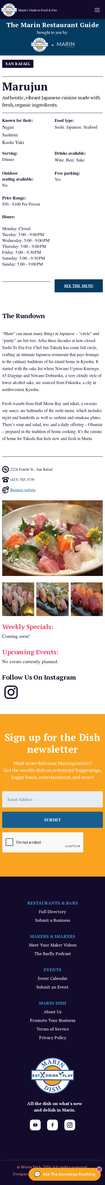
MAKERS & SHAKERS (52, 936)
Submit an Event (52, 987)
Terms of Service (52, 1029)
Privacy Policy (52, 1037)
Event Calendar (53, 978)
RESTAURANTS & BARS (52, 903)
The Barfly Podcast (52, 953)
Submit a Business (52, 920)
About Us (52, 1011)
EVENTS (52, 969)
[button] (97, 10)
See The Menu (79, 285)
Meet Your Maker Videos (52, 945)
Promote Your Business (52, 1020)
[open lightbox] (52, 538)
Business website (23, 489)
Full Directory (52, 911)
